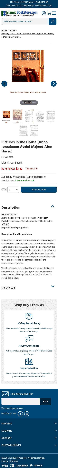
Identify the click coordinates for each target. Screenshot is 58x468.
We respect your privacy (12, 408)
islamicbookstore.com (19, 13)
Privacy (4, 461)
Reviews (8, 288)
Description (10, 208)
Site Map (14, 461)
